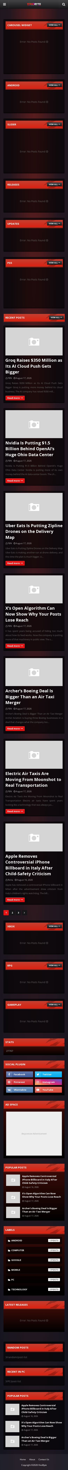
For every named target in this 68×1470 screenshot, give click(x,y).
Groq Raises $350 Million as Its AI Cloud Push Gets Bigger (33, 366)
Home (23, 1459)
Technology (31, 1289)
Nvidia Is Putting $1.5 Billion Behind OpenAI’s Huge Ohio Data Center (29, 448)
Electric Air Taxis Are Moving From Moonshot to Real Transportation (33, 779)
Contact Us (44, 1459)
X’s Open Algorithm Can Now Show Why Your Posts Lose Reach (33, 614)
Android (31, 1240)
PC (31, 1279)
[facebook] (19, 1074)
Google (31, 1260)
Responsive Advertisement (34, 1133)
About (32, 1459)
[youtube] (48, 1090)
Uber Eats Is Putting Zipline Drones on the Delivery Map (34, 531)
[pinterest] (19, 1082)
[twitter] (48, 1074)
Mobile (31, 1269)
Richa (10, 879)
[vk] (19, 1090)
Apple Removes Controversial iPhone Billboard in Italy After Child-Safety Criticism (29, 865)
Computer (31, 1250)
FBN (10, 378)
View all (53, 25)
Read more (13, 397)
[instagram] (48, 1082)
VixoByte (42, 1465)
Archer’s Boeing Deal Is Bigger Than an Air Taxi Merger (29, 696)
